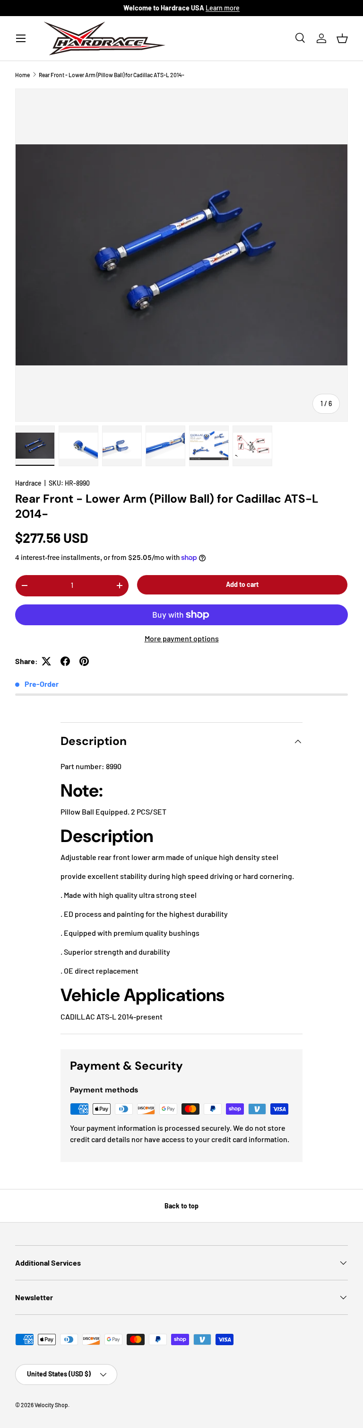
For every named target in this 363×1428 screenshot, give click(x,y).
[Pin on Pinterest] (84, 661)
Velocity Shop (51, 1404)
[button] (342, 38)
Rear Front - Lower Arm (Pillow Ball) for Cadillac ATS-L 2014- (111, 75)
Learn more (223, 8)
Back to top (181, 1206)
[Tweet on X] (46, 661)
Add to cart (242, 584)
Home (22, 75)
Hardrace (28, 483)
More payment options (182, 638)
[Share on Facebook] (65, 661)
